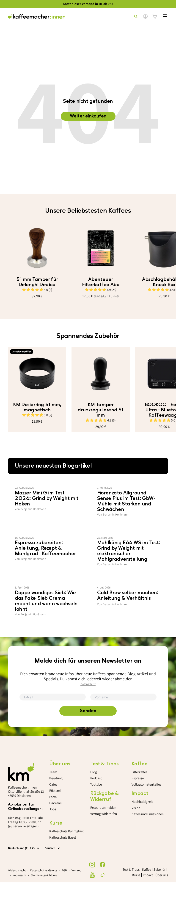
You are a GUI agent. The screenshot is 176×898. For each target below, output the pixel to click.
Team (53, 772)
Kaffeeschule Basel (62, 837)
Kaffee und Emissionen (148, 814)
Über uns (161, 875)
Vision (136, 807)
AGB (64, 870)
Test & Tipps (131, 869)
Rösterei (55, 790)
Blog (93, 772)
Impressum (19, 875)
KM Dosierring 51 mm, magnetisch (37, 407)
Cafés (53, 784)
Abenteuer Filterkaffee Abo (100, 282)
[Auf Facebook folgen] (102, 864)
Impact (148, 875)
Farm (53, 796)
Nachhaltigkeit (142, 801)
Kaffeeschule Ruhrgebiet (66, 831)
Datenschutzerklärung (43, 870)
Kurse (136, 875)
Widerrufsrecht (17, 870)
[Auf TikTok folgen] (102, 875)
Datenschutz (88, 684)
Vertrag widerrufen (103, 813)
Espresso (138, 778)
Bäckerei (55, 803)
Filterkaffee (139, 772)
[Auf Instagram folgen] (92, 864)
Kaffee (146, 869)
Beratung (56, 778)
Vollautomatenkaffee (146, 784)
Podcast (96, 778)
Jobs (52, 809)
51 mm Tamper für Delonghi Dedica (37, 282)
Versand (76, 870)
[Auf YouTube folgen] (92, 875)
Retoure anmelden (103, 807)
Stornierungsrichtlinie (44, 875)
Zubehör (159, 869)
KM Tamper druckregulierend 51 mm (101, 410)
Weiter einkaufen (88, 116)
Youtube (96, 784)
